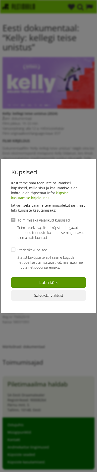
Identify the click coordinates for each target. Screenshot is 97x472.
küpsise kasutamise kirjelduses (40, 195)
